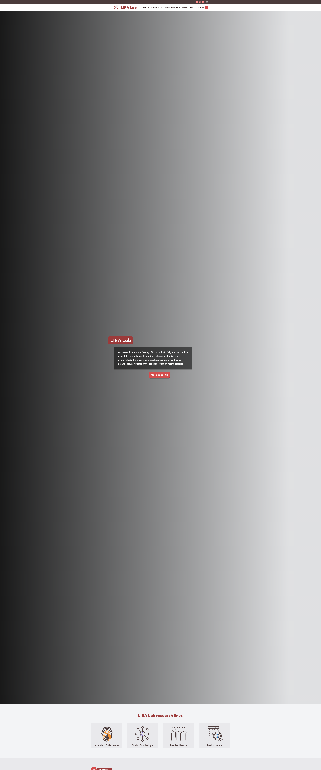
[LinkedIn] (203, 2)
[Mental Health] (178, 733)
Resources (193, 7)
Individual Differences (106, 745)
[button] (159, 375)
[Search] (207, 2)
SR (206, 7)
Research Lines (155, 7)
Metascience (214, 745)
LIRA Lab (129, 7)
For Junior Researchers (171, 7)
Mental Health (178, 745)
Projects (185, 7)
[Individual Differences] (106, 733)
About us (146, 7)
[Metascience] (214, 733)
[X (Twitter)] (200, 2)
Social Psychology (142, 745)
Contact (201, 7)
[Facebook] (197, 2)
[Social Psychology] (142, 733)
